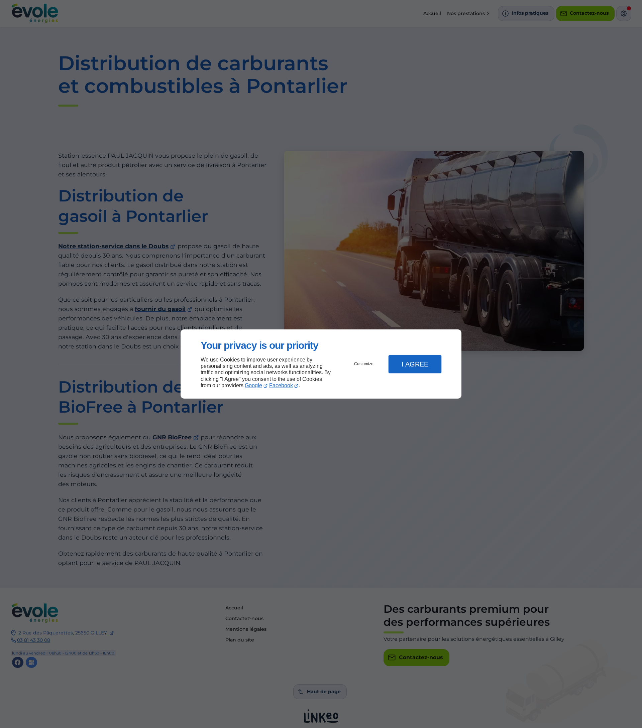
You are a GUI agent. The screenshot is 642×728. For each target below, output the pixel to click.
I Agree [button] (415, 364)
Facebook (281, 385)
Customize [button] (363, 363)
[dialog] (321, 364)
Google (253, 385)
